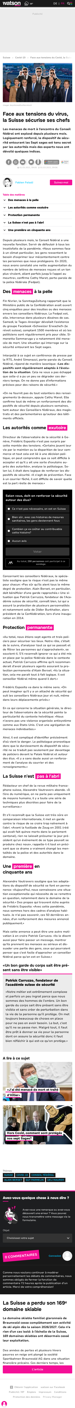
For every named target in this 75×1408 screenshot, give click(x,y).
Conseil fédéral (42, 1175)
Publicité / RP (16, 1392)
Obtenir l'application (26, 1387)
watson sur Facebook (53, 1387)
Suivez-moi (61, 182)
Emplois (31, 1392)
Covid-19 (20, 58)
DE (55, 3)
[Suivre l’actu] (65, 162)
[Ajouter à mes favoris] (38, 162)
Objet (6, 1230)
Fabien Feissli (24, 182)
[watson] (12, 3)
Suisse (6, 58)
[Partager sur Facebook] (9, 162)
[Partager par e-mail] (22, 162)
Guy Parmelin (35, 1180)
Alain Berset (13, 1180)
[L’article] (37, 1337)
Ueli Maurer (55, 1180)
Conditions (60, 1392)
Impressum (45, 1392)
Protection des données (26, 1397)
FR (62, 3)
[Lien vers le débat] (31, 162)
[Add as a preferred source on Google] (51, 162)
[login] (4, 1404)
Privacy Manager (52, 1397)
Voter (37, 552)
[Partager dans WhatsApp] (15, 162)
